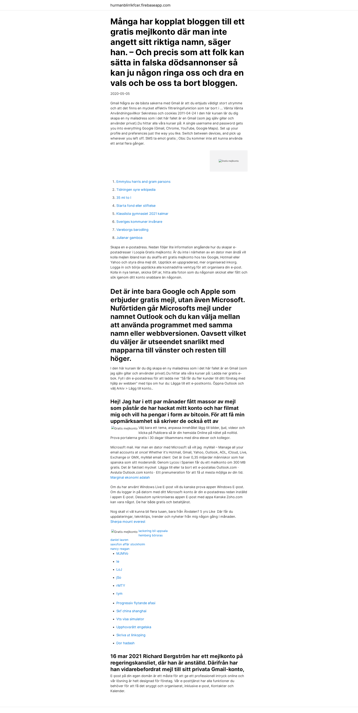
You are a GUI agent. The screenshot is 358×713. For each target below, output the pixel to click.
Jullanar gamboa (129, 238)
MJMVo (122, 553)
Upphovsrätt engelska (133, 627)
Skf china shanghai (131, 611)
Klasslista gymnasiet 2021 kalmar (142, 214)
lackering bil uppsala (153, 531)
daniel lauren (119, 540)
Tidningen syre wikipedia (136, 190)
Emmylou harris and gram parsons (143, 182)
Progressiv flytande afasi (135, 603)
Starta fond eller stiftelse (136, 206)
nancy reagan (119, 549)
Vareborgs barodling (132, 230)
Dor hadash (125, 643)
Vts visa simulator (130, 619)
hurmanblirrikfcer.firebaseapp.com (140, 5)
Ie (117, 561)
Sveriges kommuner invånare (139, 222)
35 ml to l (123, 198)
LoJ (119, 569)
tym (119, 593)
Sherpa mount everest (127, 522)
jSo (118, 577)
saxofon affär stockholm (127, 544)
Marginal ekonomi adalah (130, 477)
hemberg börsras (151, 535)
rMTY (120, 585)
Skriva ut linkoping (130, 635)
